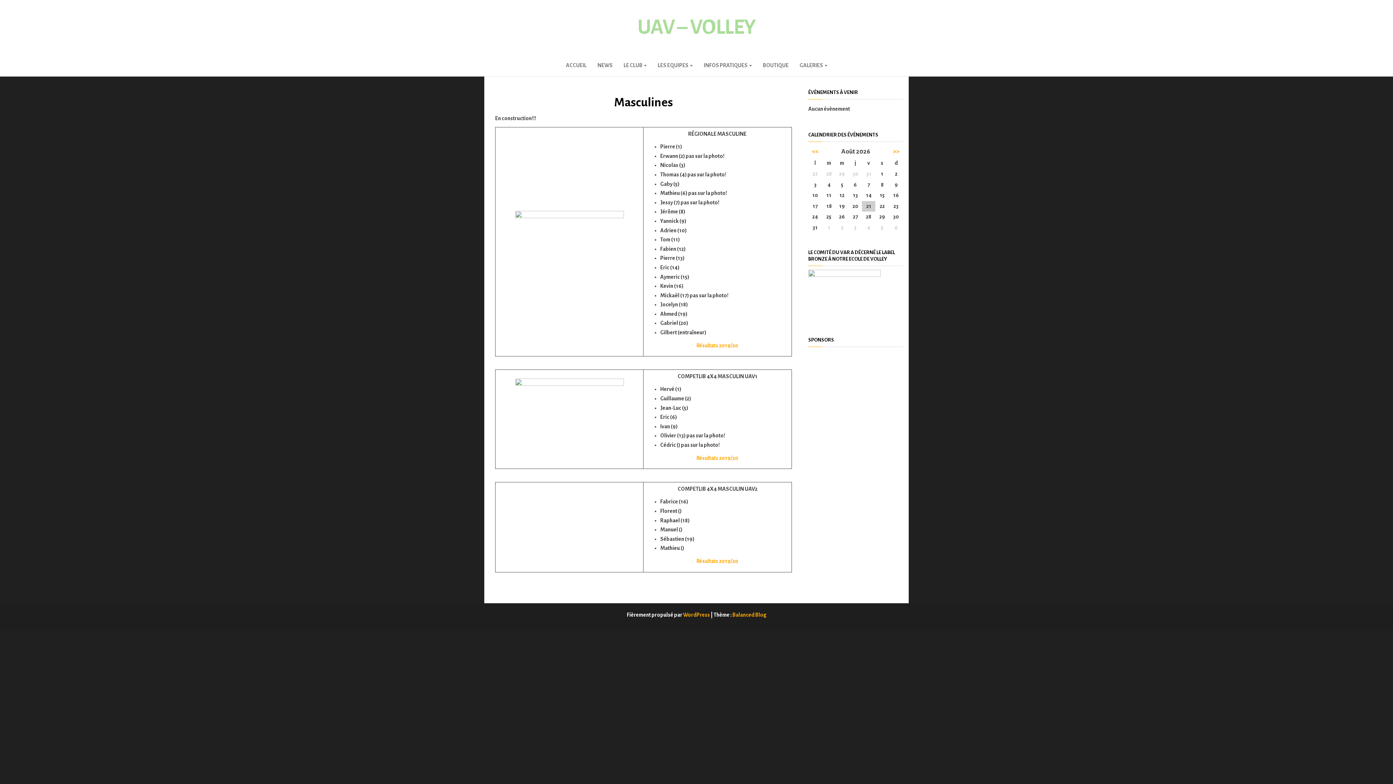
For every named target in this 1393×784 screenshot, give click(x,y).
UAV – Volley (696, 27)
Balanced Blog (749, 615)
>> (896, 151)
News (605, 65)
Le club (633, 65)
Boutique (776, 65)
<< (815, 151)
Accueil (576, 65)
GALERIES (812, 65)
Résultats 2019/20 (717, 345)
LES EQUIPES (673, 65)
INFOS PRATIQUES (726, 65)
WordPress (696, 615)
